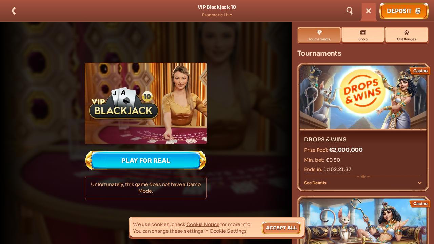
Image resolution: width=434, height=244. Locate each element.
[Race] (368, 11)
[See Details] (420, 183)
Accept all (281, 227)
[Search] (349, 11)
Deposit (399, 10)
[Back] (13, 11)
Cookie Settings (228, 231)
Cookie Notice (203, 224)
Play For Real (145, 160)
